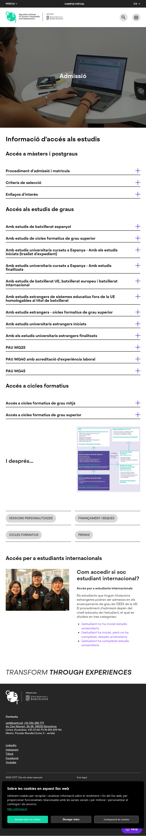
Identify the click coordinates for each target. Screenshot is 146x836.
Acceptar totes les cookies (28, 819)
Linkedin (11, 745)
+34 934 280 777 (34, 723)
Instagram (12, 749)
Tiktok (9, 753)
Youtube (11, 762)
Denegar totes (71, 819)
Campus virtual (74, 3)
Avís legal (82, 777)
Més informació (17, 809)
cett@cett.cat (14, 723)
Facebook (12, 758)
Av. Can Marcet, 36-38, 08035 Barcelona (31, 726)
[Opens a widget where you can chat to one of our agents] (131, 829)
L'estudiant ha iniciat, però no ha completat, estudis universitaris (105, 634)
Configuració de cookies (116, 819)
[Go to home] (34, 17)
